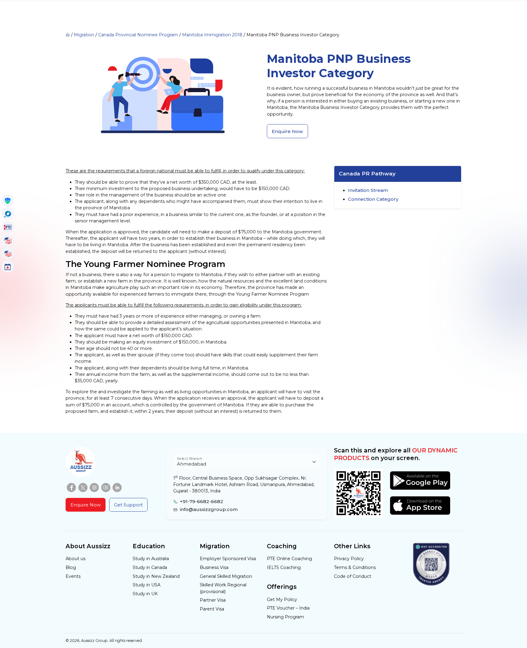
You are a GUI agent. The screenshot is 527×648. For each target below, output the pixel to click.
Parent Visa (212, 609)
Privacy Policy (349, 558)
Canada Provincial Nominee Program (138, 35)
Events (73, 576)
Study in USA (146, 585)
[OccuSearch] (8, 213)
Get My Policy (282, 599)
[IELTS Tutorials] (8, 253)
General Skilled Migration (226, 576)
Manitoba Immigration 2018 (212, 35)
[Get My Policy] (8, 200)
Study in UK (145, 593)
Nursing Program (285, 617)
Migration (84, 35)
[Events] (8, 266)
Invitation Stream (368, 190)
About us (75, 558)
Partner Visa (213, 600)
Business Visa (214, 567)
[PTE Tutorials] (8, 240)
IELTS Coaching (284, 567)
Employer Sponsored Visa (228, 558)
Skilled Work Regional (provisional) (223, 588)
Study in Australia (151, 558)
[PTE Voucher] (8, 227)
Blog (71, 567)
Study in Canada (150, 567)
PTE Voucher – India (288, 608)
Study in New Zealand (156, 576)
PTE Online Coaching (289, 558)
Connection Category (373, 199)
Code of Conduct (352, 576)
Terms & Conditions (355, 567)
